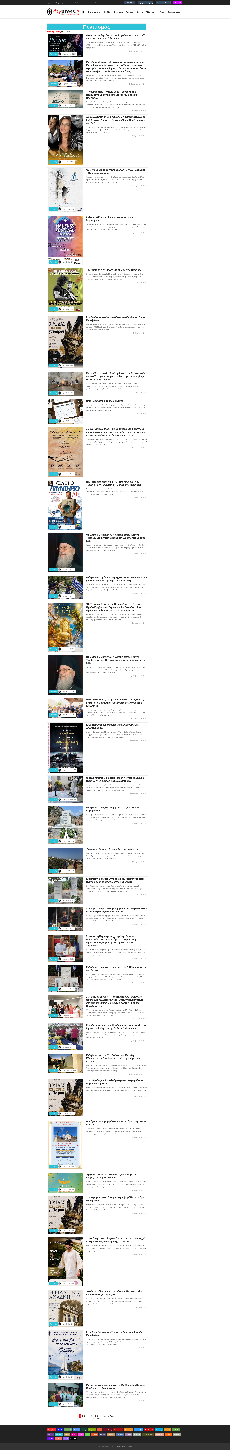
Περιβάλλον (176, 1430)
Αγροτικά (167, 1430)
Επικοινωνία (130, 1446)
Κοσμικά (128, 1434)
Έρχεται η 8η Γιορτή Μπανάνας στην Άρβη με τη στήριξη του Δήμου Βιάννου (112, 1175)
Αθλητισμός (151, 12)
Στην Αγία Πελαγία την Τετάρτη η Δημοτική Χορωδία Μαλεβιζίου (114, 1333)
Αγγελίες (58, 1439)
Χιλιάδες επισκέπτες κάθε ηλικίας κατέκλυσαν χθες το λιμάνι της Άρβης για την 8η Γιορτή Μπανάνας (116, 1026)
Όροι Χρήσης (121, 1446)
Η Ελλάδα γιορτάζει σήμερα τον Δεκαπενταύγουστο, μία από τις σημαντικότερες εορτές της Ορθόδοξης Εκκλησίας (115, 703)
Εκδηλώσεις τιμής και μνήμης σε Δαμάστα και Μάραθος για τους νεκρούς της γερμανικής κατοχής (116, 578)
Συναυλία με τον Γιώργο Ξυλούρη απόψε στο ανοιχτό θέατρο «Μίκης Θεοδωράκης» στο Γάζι (115, 1240)
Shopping (73, 1439)
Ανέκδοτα (50, 1439)
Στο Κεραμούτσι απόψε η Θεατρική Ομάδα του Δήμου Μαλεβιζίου (115, 1199)
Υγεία (162, 12)
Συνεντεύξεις (138, 1430)
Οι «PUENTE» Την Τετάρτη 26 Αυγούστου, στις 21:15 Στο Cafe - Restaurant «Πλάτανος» (116, 36)
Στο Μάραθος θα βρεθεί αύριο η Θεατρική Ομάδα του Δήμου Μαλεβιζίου (115, 1082)
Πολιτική (130, 12)
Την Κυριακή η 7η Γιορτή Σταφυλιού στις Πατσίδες (113, 270)
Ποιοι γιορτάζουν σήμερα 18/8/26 (104, 401)
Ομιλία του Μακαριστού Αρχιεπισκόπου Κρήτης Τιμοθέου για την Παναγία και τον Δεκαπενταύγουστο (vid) (115, 538)
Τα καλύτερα (128, 1430)
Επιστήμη (111, 1434)
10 (100, 1416)
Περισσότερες (173, 12)
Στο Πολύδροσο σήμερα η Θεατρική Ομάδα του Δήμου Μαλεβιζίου (116, 318)
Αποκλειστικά (149, 1430)
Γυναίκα (81, 1434)
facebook (118, 2)
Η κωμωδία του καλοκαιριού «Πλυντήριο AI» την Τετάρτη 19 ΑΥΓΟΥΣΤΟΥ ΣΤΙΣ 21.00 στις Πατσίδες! (113, 483)
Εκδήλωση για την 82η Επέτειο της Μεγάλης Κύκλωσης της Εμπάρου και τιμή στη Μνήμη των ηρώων (113, 1058)
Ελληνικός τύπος (148, 1434)
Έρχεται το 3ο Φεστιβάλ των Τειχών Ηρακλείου (112, 849)
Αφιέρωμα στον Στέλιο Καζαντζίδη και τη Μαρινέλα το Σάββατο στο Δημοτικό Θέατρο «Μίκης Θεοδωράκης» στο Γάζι (115, 120)
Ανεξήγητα (177, 1434)
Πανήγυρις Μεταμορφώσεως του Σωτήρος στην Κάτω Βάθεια (116, 1122)
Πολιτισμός (53, 54)
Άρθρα (74, 1434)
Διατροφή (94, 1434)
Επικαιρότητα (94, 12)
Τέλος (112, 1416)
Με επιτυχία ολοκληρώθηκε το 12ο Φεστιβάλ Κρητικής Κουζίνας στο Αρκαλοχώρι (116, 1386)
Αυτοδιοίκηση (108, 1430)
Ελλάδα (107, 12)
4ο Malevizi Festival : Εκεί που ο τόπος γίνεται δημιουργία (110, 218)
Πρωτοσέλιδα (107, 2)
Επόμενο (105, 1416)
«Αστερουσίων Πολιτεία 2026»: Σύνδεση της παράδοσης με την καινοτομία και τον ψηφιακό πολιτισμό (111, 95)
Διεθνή (140, 12)
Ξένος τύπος (159, 1434)
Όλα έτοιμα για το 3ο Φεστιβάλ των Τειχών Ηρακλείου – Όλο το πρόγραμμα (116, 171)
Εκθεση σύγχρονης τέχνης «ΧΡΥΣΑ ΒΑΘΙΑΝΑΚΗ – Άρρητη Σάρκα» (114, 726)
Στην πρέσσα (118, 1430)
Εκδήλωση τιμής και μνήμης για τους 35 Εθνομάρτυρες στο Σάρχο (116, 968)
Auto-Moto (137, 1434)
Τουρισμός (159, 1430)
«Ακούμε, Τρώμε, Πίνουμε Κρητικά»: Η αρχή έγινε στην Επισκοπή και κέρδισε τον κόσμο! (116, 910)
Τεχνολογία (120, 1434)
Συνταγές (103, 1434)
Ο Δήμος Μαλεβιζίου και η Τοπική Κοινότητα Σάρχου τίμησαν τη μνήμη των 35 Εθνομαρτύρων (115, 779)
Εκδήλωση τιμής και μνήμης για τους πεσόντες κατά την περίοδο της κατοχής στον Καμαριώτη (115, 880)
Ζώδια (66, 1439)
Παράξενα (168, 1434)
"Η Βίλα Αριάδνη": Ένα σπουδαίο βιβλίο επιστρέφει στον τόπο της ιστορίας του (115, 1292)
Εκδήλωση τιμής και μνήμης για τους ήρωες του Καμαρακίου (112, 809)
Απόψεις (50, 1434)
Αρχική (97, 2)
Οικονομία (118, 12)
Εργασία (67, 1434)
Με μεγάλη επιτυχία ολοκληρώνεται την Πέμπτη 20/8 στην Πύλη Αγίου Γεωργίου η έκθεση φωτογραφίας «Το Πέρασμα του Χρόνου (116, 376)
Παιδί (87, 1434)
